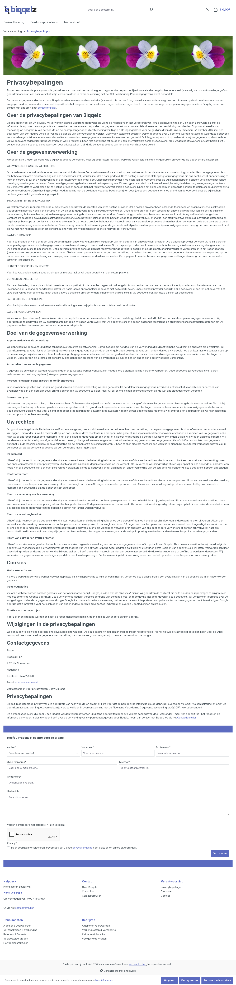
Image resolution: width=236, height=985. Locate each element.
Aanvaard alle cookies (217, 980)
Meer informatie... (104, 980)
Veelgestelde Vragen (15, 938)
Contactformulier (186, 717)
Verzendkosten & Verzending (20, 929)
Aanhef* (11, 747)
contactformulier (47, 107)
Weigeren (169, 980)
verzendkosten (137, 964)
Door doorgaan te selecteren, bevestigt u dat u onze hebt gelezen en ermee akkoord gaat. (74, 847)
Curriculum (88, 891)
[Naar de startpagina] (20, 9)
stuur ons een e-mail (26, 682)
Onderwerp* (14, 776)
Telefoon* (124, 761)
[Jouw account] (207, 9)
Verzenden (220, 853)
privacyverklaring (82, 847)
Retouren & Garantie (14, 934)
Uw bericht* (14, 791)
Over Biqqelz (89, 887)
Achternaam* (163, 747)
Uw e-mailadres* (16, 761)
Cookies (165, 895)
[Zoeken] (151, 9)
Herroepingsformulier (15, 942)
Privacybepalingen (171, 887)
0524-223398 (12, 893)
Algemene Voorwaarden (17, 925)
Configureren (189, 980)
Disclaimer (166, 891)
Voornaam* (88, 747)
